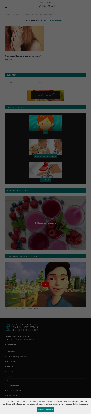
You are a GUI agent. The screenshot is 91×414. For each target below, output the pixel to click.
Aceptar (41, 410)
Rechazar (49, 410)
